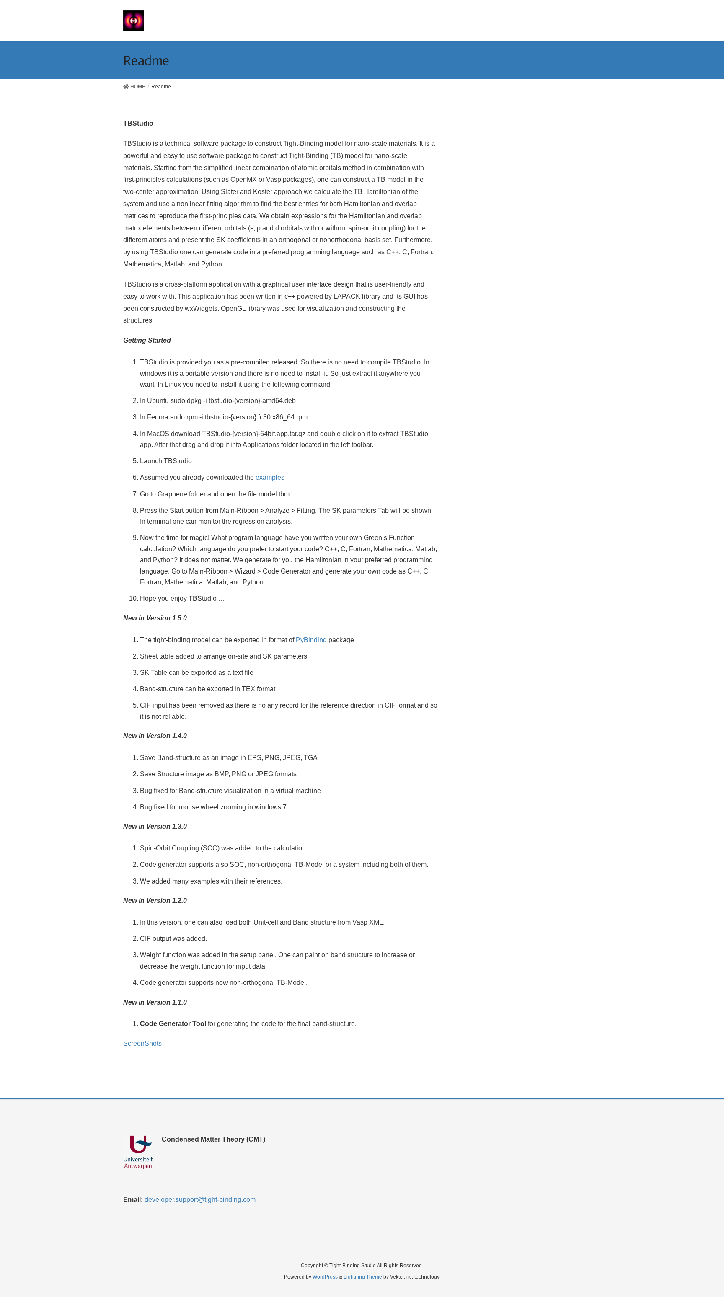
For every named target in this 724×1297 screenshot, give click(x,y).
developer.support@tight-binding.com (200, 1199)
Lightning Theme (363, 1277)
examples (270, 477)
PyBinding (311, 639)
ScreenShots (142, 1043)
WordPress (325, 1277)
